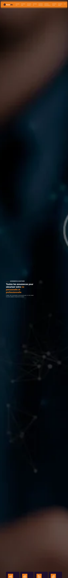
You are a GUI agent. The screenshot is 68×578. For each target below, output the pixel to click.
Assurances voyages (54, 5)
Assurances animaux (60, 5)
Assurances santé (23, 5)
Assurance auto (17, 5)
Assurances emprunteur (41, 5)
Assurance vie (35, 5)
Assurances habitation (29, 5)
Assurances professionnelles (47, 5)
